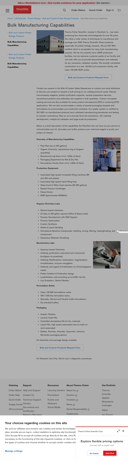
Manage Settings (14, 451)
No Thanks (94, 453)
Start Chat (110, 453)
